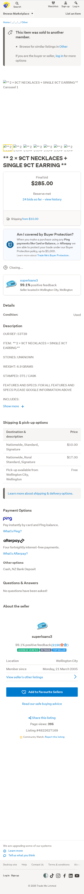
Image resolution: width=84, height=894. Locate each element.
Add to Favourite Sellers (45, 720)
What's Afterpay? (15, 553)
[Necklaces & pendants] (19, 22)
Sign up (66, 6)
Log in (76, 6)
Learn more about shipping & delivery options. (40, 493)
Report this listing (54, 765)
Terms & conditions (59, 864)
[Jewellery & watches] (15, 22)
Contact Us (37, 864)
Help (24, 864)
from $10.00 (30, 219)
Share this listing (43, 746)
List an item (73, 13)
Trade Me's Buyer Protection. (53, 255)
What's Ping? (12, 531)
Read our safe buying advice (42, 732)
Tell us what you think (21, 855)
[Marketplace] (12, 22)
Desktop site (10, 864)
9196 (56, 673)
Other (63, 46)
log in (59, 56)
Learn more (15, 850)
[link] (42, 620)
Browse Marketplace (16, 13)
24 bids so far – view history (42, 199)
